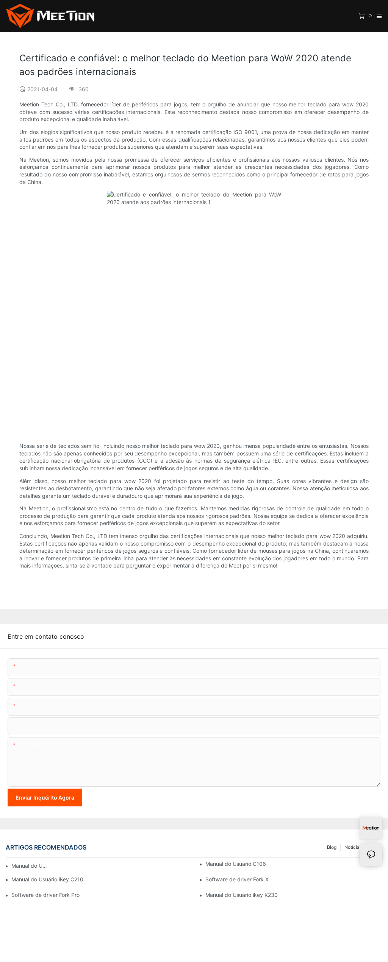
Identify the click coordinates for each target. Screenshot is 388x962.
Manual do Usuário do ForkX (29, 865)
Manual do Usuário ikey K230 (241, 895)
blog (331, 847)
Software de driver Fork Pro (45, 895)
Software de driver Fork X (237, 879)
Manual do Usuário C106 (235, 864)
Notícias (353, 847)
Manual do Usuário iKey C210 (47, 879)
